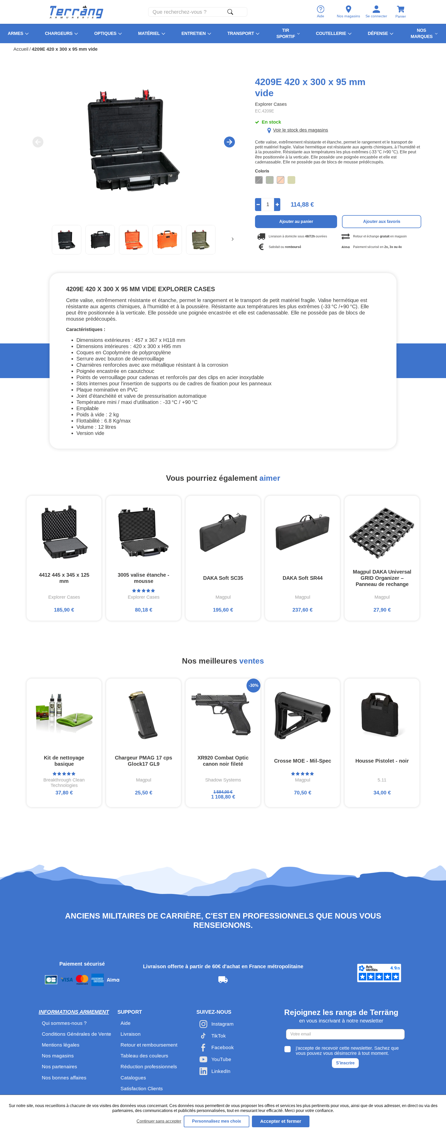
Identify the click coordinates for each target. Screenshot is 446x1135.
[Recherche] (230, 11)
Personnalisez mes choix (216, 1121)
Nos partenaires (59, 1066)
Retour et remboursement (149, 1045)
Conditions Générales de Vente (76, 1034)
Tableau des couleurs (144, 1055)
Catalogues (133, 1077)
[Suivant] (232, 239)
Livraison (131, 1034)
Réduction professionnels (149, 1066)
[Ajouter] (277, 204)
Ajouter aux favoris (381, 221)
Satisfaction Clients (142, 1088)
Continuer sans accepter (159, 1121)
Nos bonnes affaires (64, 1077)
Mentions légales (60, 1045)
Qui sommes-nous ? (64, 1023)
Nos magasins (58, 1055)
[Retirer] (258, 204)
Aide (126, 1023)
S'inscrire (345, 1063)
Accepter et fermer (280, 1121)
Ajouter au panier (296, 221)
